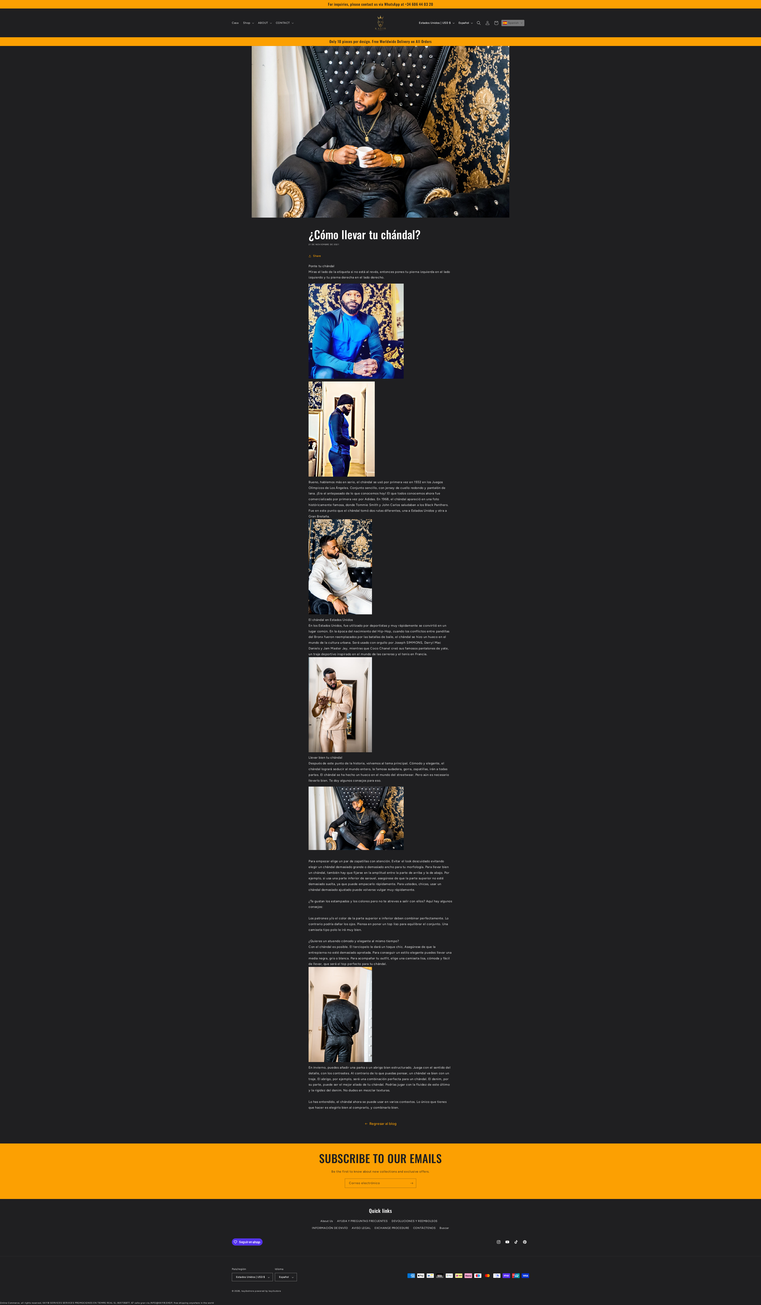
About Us (326, 1221)
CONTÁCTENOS (424, 1228)
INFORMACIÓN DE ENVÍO (330, 1228)
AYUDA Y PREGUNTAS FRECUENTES (362, 1221)
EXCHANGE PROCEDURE (392, 1228)
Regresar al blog (383, 1123)
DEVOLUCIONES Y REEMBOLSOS (415, 1221)
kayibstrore (248, 1291)
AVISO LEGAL (361, 1228)
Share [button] (317, 256)
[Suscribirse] (411, 1183)
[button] (248, 23)
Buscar (444, 1228)
